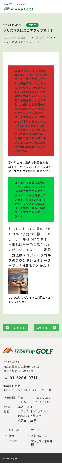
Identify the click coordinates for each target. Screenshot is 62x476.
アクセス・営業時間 (41, 442)
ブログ (13, 441)
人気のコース (39, 436)
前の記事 (19, 328)
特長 (11, 436)
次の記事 (42, 328)
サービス (36, 430)
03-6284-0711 (20, 378)
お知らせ (14, 430)
